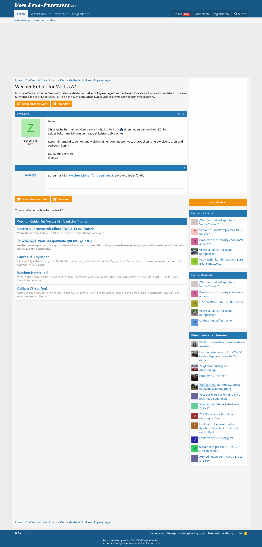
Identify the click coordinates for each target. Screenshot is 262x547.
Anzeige (30, 175)
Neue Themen (202, 275)
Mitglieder (79, 14)
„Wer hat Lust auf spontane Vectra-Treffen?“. (217, 222)
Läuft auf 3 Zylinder (33, 257)
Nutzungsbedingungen (192, 533)
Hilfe (239, 533)
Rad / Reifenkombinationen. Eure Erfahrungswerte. (221, 261)
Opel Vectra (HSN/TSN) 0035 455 (221, 302)
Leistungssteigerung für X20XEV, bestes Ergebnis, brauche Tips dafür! (220, 356)
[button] (50, 13)
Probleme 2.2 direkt (212, 376)
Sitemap (171, 533)
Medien (60, 14)
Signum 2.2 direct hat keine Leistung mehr (219, 386)
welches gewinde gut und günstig (55, 241)
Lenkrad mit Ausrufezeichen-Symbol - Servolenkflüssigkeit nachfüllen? (218, 428)
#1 (184, 113)
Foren (21, 14)
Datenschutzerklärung (221, 533)
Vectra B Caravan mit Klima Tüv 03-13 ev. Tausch (55, 229)
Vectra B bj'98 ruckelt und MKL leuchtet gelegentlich (219, 396)
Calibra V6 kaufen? (32, 288)
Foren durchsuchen (44, 20)
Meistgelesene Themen (209, 335)
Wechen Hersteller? (33, 273)
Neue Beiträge (22, 20)
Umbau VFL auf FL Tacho (215, 320)
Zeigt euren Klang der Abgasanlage (213, 368)
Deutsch (22, 533)
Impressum (157, 533)
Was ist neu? (39, 14)
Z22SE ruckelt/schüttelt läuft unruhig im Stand (217, 416)
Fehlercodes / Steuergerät (216, 438)
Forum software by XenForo (131, 540)
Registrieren (218, 202)
